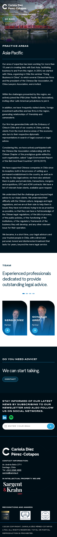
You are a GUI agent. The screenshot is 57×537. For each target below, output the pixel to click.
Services (15, 14)
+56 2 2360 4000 (13, 470)
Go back (10, 19)
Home (5, 14)
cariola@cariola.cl (10, 473)
